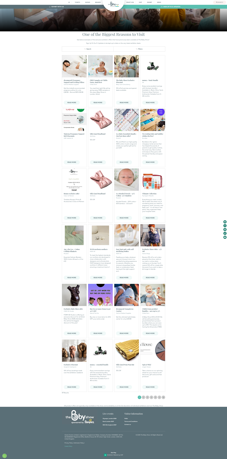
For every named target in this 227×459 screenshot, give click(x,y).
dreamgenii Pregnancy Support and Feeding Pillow (74, 81)
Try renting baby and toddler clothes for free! (152, 135)
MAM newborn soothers (98, 249)
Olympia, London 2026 (109, 418)
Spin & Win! (146, 364)
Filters (140, 49)
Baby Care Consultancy (123, 84)
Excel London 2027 (108, 421)
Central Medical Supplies (71, 84)
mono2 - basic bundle (150, 80)
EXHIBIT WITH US (57, 7)
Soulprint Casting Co (70, 367)
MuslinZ (118, 138)
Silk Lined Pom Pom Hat (125, 364)
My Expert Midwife (147, 196)
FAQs (126, 418)
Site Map (113, 452)
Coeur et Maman (69, 196)
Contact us (127, 424)
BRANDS (98, 2)
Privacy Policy (69, 443)
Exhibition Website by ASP (115, 455)
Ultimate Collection (149, 193)
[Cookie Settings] (4, 456)
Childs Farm (93, 84)
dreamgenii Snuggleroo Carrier (124, 310)
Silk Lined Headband (97, 134)
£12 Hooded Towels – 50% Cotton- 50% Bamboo (125, 194)
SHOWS (87, 2)
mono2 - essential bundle (99, 364)
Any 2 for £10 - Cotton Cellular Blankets (72, 250)
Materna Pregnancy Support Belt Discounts (74, 135)
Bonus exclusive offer (71, 193)
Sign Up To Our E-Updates (95, 43)
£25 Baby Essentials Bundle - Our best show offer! (126, 135)
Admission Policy (79, 443)
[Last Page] (163, 397)
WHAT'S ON (130, 2)
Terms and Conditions (131, 421)
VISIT (140, 2)
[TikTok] (225, 233)
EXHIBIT (149, 2)
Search (220, 2)
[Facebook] (225, 221)
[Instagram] (225, 225)
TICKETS (77, 2)
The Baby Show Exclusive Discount (125, 81)
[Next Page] (159, 397)
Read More (71, 103)
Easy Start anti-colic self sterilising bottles (125, 250)
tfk (143, 82)
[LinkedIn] (225, 229)
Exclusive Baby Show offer (73, 309)
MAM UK (92, 251)
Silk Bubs (92, 196)
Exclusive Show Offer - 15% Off (152, 250)
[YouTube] (225, 237)
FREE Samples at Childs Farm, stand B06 (98, 81)
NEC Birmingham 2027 (109, 425)
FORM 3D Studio (69, 311)
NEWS (159, 2)
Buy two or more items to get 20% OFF (100, 310)
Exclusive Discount (71, 364)
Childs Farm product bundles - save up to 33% (151, 310)
